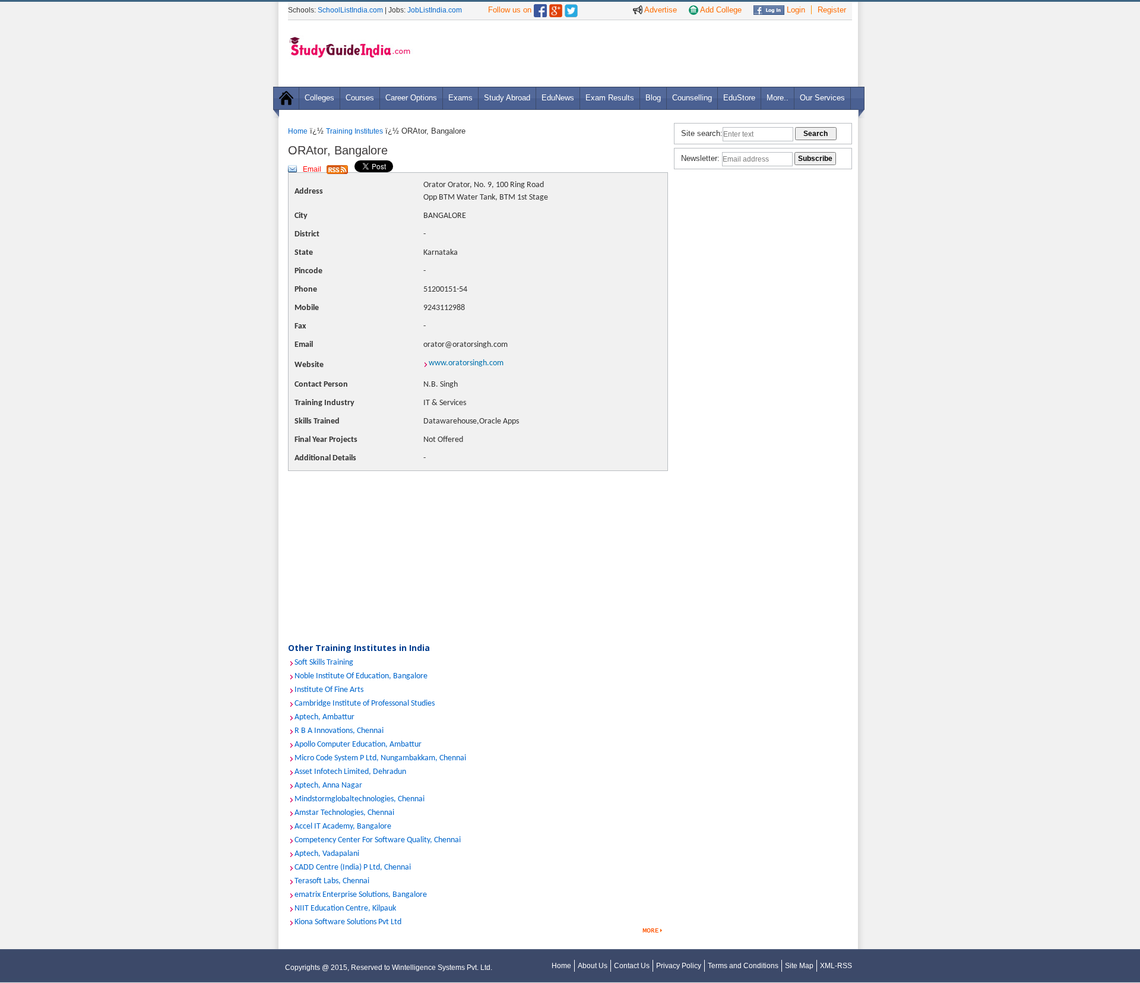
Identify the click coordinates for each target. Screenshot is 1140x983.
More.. (777, 97)
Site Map (799, 966)
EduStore (739, 97)
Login (794, 9)
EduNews (558, 97)
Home (298, 131)
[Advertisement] (635, 53)
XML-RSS (836, 966)
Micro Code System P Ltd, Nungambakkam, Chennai (380, 758)
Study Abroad (507, 97)
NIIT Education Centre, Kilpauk (345, 908)
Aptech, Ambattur (324, 717)
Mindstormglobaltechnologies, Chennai (359, 799)
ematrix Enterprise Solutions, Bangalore (360, 894)
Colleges (319, 97)
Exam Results (609, 97)
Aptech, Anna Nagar (328, 785)
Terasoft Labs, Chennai (331, 881)
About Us (592, 966)
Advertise (659, 9)
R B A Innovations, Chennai (339, 730)
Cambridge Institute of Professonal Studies (364, 703)
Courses (360, 97)
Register (832, 9)
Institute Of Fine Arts (328, 689)
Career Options (411, 97)
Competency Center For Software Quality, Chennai (377, 840)
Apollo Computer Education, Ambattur (358, 744)
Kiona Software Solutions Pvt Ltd (347, 922)
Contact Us (632, 966)
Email (312, 169)
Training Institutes (354, 131)
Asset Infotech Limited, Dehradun (350, 771)
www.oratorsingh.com (466, 363)
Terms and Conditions (743, 966)
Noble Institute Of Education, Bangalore (361, 676)
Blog (653, 97)
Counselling (692, 97)
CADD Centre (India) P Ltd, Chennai (352, 867)
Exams (460, 97)
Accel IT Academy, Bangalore (342, 826)
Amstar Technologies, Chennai (344, 812)
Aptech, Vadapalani (326, 853)
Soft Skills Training (323, 662)
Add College (720, 9)
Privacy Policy (678, 966)
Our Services (822, 97)
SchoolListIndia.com (350, 10)
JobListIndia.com (434, 10)
